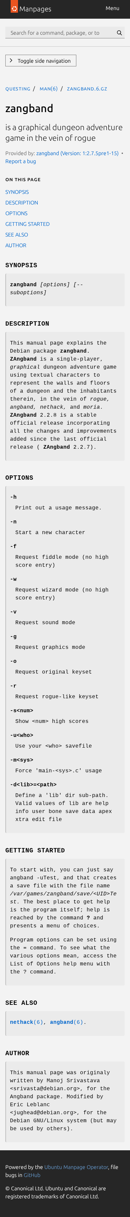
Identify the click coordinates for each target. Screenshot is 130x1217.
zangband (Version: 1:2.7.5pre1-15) (77, 153)
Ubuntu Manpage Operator (76, 1167)
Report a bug (20, 161)
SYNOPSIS (17, 192)
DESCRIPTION (21, 202)
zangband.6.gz (87, 88)
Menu (112, 8)
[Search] (119, 33)
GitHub (32, 1175)
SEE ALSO (16, 235)
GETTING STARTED (27, 224)
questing (17, 88)
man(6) (49, 88)
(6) (26, 1023)
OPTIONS (16, 213)
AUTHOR (15, 245)
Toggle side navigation (43, 61)
